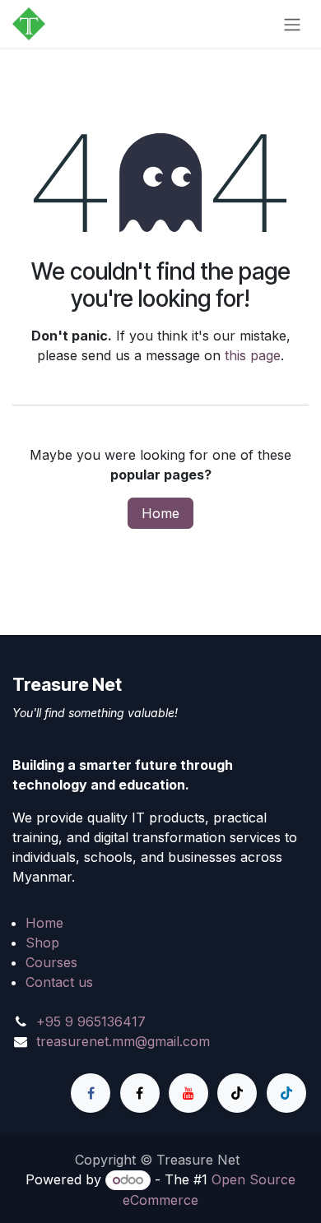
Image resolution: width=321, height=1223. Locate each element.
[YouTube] (188, 1093)
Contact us (59, 982)
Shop (42, 942)
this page (253, 355)
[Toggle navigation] (292, 24)
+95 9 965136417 (91, 1021)
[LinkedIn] (286, 1093)
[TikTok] (237, 1093)
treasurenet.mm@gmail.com (123, 1041)
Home (160, 513)
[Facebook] (90, 1093)
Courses (51, 962)
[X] (140, 1093)
